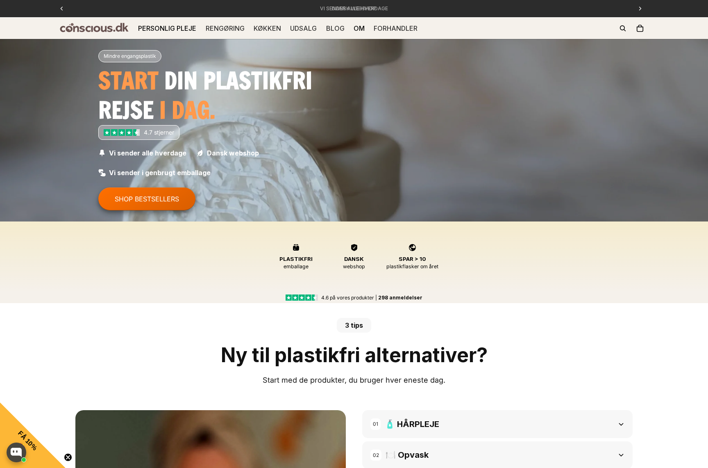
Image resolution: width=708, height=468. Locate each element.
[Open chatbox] (16, 452)
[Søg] (623, 28)
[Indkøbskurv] (640, 28)
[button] (33, 435)
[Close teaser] (68, 457)
